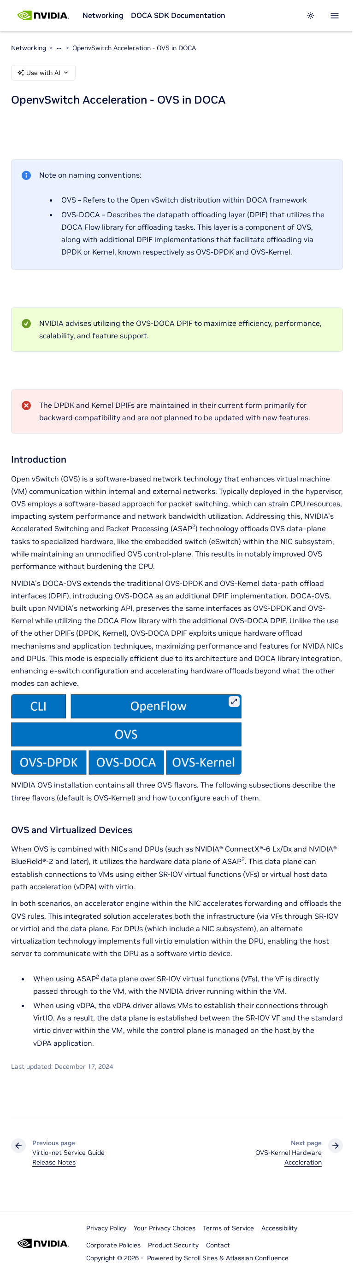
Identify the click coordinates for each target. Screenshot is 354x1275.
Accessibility (279, 1228)
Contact (218, 1245)
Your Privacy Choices (164, 1228)
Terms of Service (228, 1228)
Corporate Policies (113, 1245)
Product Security (173, 1245)
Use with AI (43, 73)
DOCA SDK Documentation (178, 15)
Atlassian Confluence (257, 1258)
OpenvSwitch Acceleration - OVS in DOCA (134, 48)
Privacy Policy (106, 1228)
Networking (103, 15)
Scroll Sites (201, 1258)
